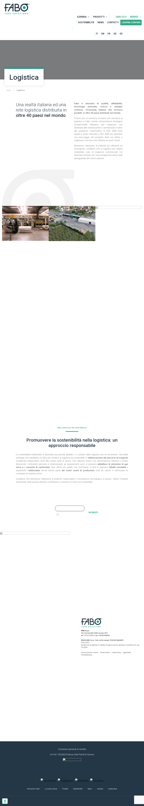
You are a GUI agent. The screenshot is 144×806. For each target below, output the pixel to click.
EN (102, 33)
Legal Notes (127, 652)
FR (109, 33)
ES (121, 33)
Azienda (82, 16)
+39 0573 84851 (88, 635)
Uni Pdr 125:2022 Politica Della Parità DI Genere (72, 754)
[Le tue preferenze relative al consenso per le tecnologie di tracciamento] (5, 801)
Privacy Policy (105, 652)
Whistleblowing (86, 655)
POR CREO (85, 643)
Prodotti (98, 16)
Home (8, 90)
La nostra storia (51, 789)
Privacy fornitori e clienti (89, 652)
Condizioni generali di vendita (72, 749)
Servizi (134, 16)
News (101, 22)
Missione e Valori (33, 789)
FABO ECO (121, 16)
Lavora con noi (131, 22)
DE (115, 33)
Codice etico (112, 789)
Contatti (112, 22)
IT (97, 33)
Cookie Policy (117, 652)
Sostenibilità (86, 22)
